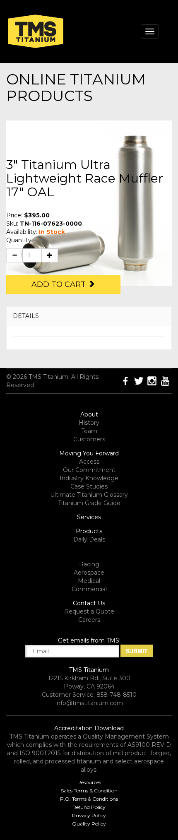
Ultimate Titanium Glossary (89, 494)
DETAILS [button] (26, 316)
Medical (89, 581)
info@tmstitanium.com (89, 703)
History (89, 422)
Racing (89, 564)
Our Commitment (89, 470)
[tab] (89, 316)
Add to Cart (59, 284)
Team (89, 431)
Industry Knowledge (89, 478)
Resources (89, 782)
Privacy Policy (89, 815)
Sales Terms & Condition (89, 790)
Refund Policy (89, 807)
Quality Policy (89, 824)
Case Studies (89, 486)
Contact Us (89, 603)
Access (89, 461)
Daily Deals (89, 539)
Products (89, 531)
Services (89, 517)
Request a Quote (89, 611)
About (89, 414)
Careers (89, 619)
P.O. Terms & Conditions (89, 799)
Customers (89, 439)
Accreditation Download (89, 728)
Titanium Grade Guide (89, 503)
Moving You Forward (89, 453)
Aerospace (89, 572)
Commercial (89, 589)
